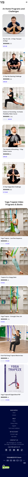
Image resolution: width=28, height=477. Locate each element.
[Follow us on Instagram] (10, 450)
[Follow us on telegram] (18, 450)
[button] (26, 2)
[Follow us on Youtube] (14, 450)
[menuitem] (14, 412)
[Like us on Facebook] (6, 450)
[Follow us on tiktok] (21, 450)
